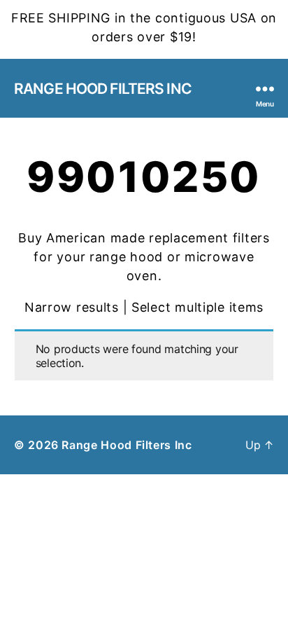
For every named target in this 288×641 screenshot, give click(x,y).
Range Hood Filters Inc (103, 88)
